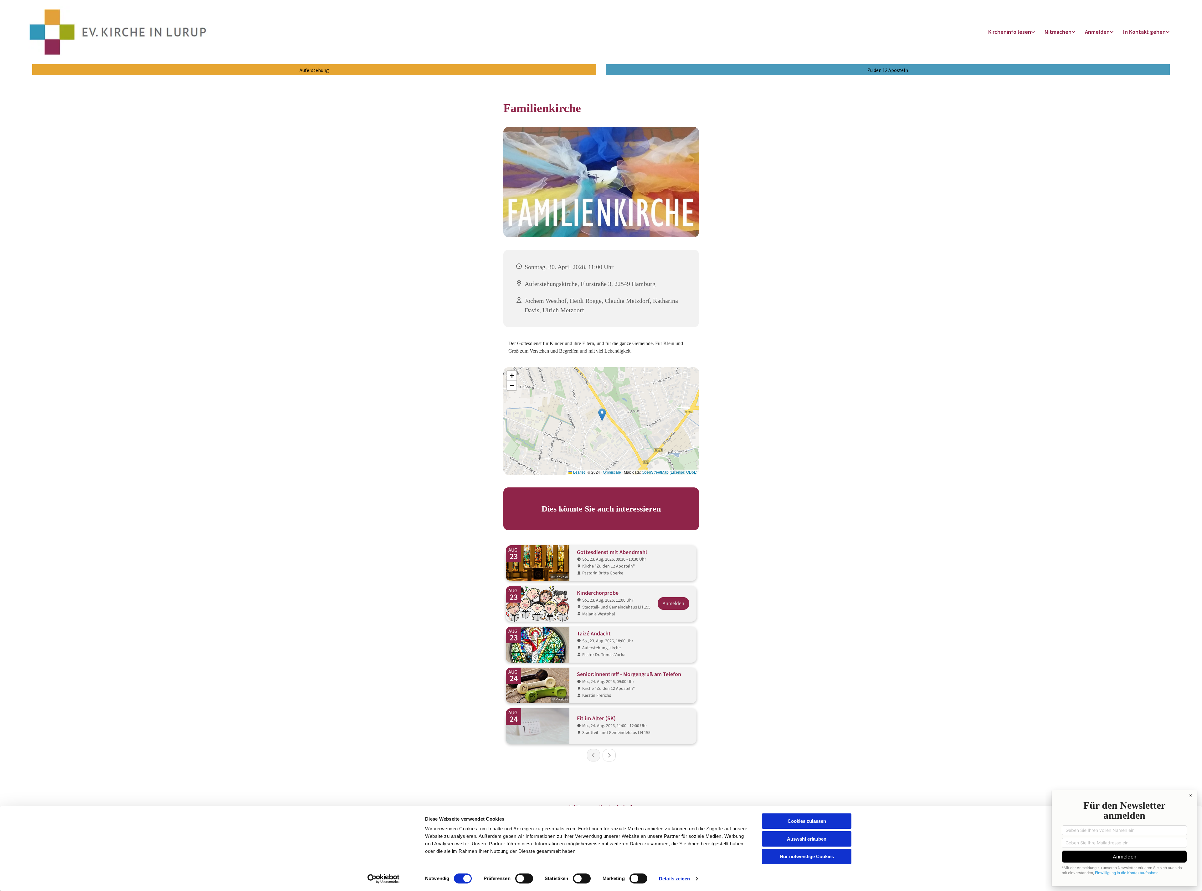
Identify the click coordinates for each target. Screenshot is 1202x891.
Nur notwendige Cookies (807, 856)
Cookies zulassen (807, 821)
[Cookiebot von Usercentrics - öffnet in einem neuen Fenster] (383, 878)
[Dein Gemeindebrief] (1033, 32)
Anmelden (1097, 31)
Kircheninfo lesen (1009, 31)
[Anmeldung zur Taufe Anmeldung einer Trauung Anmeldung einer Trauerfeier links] (1112, 32)
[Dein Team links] (1168, 32)
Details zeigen (674, 878)
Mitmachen (1058, 31)
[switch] (524, 878)
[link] (1012, 32)
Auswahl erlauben (806, 839)
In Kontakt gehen (1144, 31)
